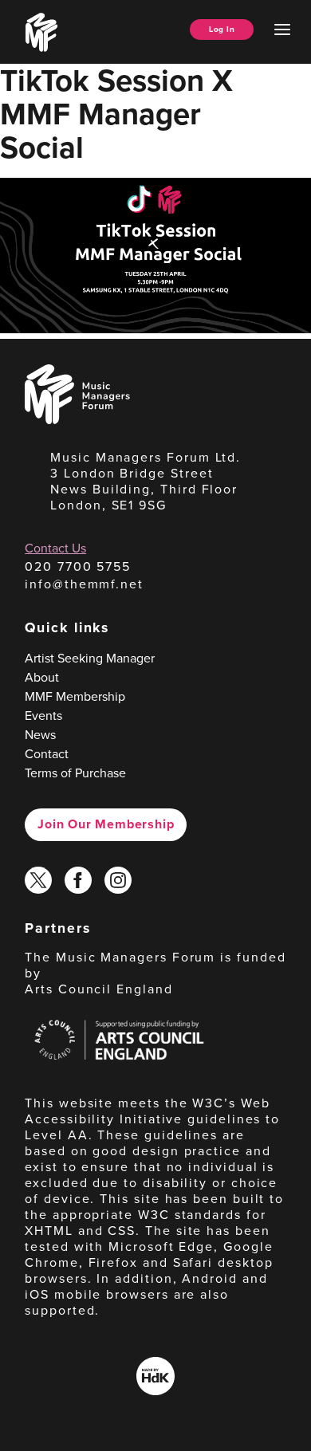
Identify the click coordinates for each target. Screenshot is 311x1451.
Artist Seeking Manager (90, 658)
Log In (221, 29)
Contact (47, 754)
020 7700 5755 (78, 566)
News (40, 735)
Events (43, 715)
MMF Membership (75, 696)
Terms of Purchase (75, 773)
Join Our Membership (105, 824)
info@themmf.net (84, 584)
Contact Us (55, 548)
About (42, 677)
